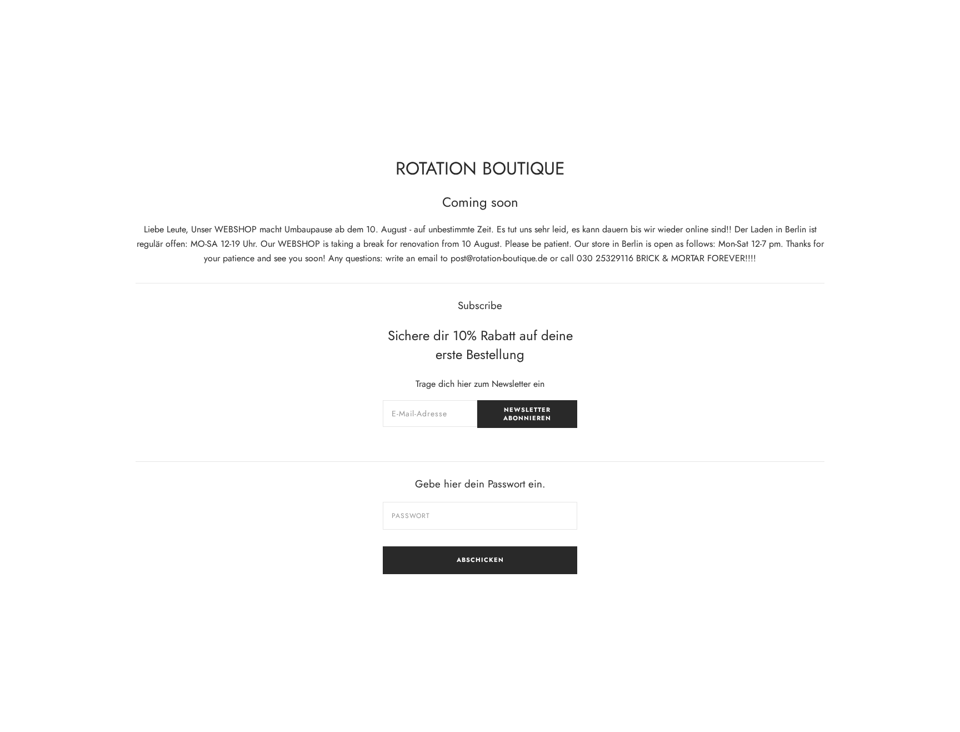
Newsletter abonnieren (527, 413)
